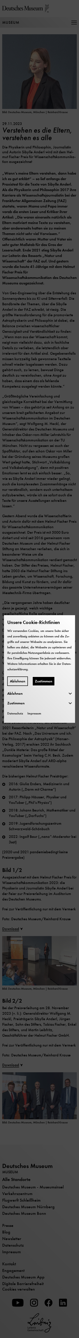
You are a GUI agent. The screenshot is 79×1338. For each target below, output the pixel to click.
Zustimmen (43, 681)
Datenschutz (15, 713)
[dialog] (39, 669)
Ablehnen (17, 681)
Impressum (34, 713)
